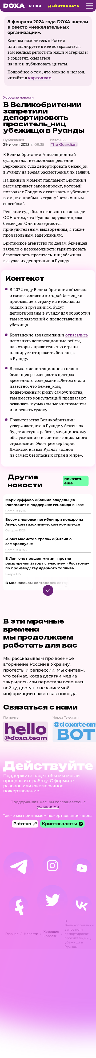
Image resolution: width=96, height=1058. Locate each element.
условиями (48, 806)
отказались (76, 335)
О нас (35, 5)
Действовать (63, 5)
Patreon (22, 823)
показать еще (73, 480)
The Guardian (64, 144)
